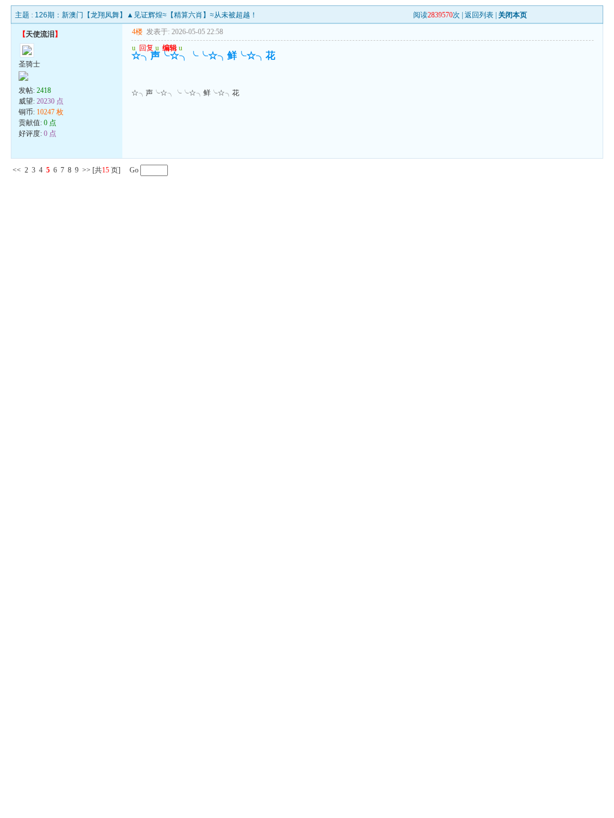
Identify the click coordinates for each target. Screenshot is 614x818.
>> (86, 170)
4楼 (137, 32)
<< (17, 170)
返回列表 (479, 15)
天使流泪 (40, 34)
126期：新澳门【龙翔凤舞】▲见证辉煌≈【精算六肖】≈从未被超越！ (146, 15)
